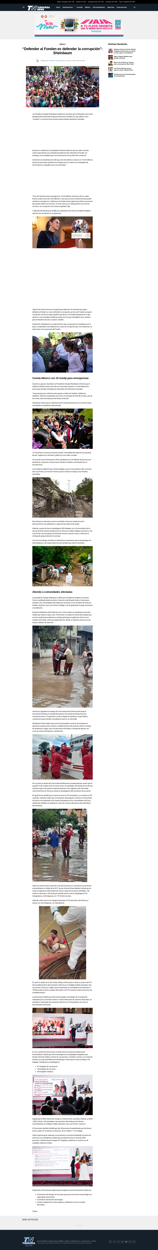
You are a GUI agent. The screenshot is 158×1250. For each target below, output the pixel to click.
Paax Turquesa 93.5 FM (127, 2)
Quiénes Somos (86, 1241)
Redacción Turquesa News (57, 60)
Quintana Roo (68, 7)
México (87, 7)
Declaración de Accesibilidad (55, 1241)
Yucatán (79, 7)
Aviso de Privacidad (42, 1241)
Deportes (110, 7)
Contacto (93, 1241)
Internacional (122, 7)
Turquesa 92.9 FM (111, 2)
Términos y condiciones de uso (72, 1241)
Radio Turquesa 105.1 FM (65, 2)
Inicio (58, 7)
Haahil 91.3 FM (81, 2)
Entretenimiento (99, 7)
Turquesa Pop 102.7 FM (96, 2)
